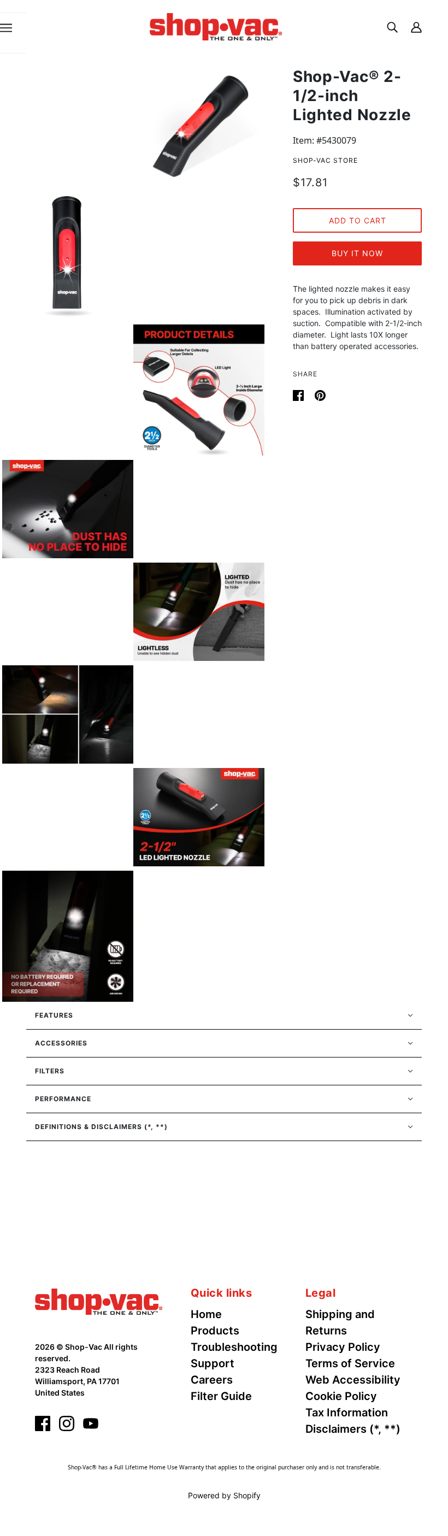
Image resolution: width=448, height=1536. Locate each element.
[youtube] (91, 1423)
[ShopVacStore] (98, 1301)
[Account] (416, 26)
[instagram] (67, 1423)
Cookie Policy (341, 1396)
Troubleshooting (234, 1347)
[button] (224, 1015)
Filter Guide (221, 1396)
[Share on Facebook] (299, 394)
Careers (212, 1379)
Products (215, 1330)
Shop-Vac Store (325, 160)
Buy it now (357, 253)
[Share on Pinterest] (320, 394)
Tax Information (346, 1412)
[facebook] (43, 1423)
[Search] (392, 26)
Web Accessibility (352, 1379)
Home (206, 1314)
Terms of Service (350, 1363)
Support (212, 1363)
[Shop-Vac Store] (216, 26)
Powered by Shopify (224, 1495)
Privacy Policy (342, 1347)
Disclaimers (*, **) (352, 1428)
